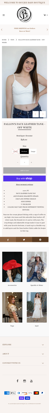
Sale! (37, 326)
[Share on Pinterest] (40, 239)
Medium (24, 151)
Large (33, 151)
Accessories (12, 285)
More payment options (24, 184)
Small (15, 151)
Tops (12, 40)
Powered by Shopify (34, 403)
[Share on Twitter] (24, 239)
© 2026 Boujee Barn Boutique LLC (18, 403)
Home (4, 40)
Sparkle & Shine (37, 285)
